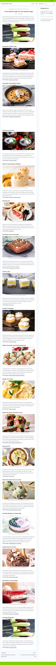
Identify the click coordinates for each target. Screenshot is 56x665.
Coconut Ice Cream (13, 160)
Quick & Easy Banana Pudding (15, 197)
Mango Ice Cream (12, 409)
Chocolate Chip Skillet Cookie (15, 116)
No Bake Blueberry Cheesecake (15, 543)
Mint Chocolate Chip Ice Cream (15, 509)
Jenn (16, 13)
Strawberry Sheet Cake (13, 79)
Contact (32, 3)
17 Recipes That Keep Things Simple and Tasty (28, 654)
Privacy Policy (41, 3)
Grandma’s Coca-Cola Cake (14, 267)
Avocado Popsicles (12, 647)
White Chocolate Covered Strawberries (16, 375)
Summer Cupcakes (12, 341)
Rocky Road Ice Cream (13, 577)
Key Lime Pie (11, 476)
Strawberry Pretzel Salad (14, 613)
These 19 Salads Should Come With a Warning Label (8, 654)
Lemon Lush (11, 304)
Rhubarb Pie (11, 230)
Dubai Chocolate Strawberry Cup (15, 442)
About (36, 3)
